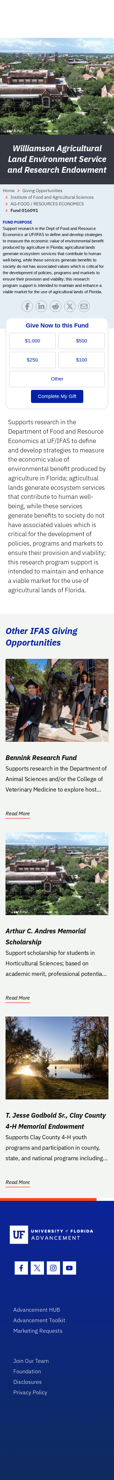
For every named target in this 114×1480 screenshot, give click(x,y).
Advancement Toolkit (39, 1320)
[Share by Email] (85, 308)
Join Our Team (31, 1360)
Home (9, 190)
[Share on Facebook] (29, 308)
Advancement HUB (36, 1309)
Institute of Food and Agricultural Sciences (52, 197)
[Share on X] (71, 308)
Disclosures (27, 1381)
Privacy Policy (30, 1392)
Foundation (27, 1371)
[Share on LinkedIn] (43, 308)
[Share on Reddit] (57, 308)
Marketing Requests (38, 1330)
